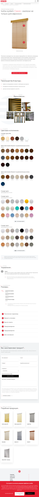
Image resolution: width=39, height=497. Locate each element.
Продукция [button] (12, 474)
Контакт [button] (11, 480)
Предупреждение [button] (9, 326)
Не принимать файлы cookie (19, 494)
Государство (4, 368)
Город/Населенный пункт (25, 363)
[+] (24, 25)
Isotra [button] (11, 479)
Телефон (4, 363)
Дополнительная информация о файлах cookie (25, 486)
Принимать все (30, 493)
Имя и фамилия (5, 357)
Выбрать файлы (10, 376)
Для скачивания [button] (9, 335)
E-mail (21, 357)
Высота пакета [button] (8, 322)
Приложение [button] (12, 477)
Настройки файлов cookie (9, 493)
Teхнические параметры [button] (11, 314)
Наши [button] (12, 476)
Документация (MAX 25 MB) (7, 373)
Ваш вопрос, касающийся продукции (8, 379)
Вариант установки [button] (9, 318)
